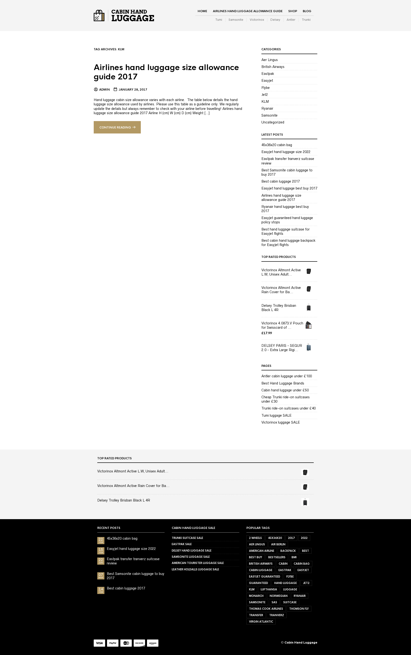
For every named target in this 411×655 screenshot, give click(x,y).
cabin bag (302, 563)
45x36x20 (275, 538)
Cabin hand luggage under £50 (285, 390)
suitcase (290, 602)
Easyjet (267, 80)
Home (202, 11)
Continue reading (115, 127)
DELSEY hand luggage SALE (191, 550)
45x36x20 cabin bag (276, 145)
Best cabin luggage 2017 (280, 181)
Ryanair (267, 108)
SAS (274, 602)
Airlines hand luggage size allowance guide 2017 (166, 72)
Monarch (256, 596)
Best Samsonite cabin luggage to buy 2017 (135, 576)
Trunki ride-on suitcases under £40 (288, 408)
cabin (283, 563)
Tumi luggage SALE (276, 415)
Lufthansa (269, 589)
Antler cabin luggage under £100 (286, 376)
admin (104, 90)
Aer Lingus (269, 60)
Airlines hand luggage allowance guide (248, 11)
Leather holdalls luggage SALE (195, 569)
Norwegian (279, 596)
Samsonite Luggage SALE (191, 556)
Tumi (218, 19)
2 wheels (255, 538)
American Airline (261, 551)
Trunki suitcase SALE (187, 538)
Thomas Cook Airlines (266, 608)
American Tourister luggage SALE (198, 563)
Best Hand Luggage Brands (282, 383)
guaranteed (258, 583)
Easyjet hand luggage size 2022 (285, 152)
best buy (255, 557)
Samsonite (236, 19)
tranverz (276, 615)
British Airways (272, 67)
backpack (288, 551)
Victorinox (257, 19)
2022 (304, 538)
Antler (291, 19)
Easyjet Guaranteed (264, 576)
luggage (290, 589)
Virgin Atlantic (261, 621)
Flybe (265, 88)
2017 (291, 538)
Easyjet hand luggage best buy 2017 (289, 188)
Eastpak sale (182, 544)
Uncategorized (272, 122)
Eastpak (267, 74)
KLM (265, 101)
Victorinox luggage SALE (280, 422)
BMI (294, 557)
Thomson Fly (299, 608)
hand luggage (285, 583)
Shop (292, 11)
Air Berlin (278, 544)
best (305, 551)
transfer (256, 615)
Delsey (275, 19)
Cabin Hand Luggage (300, 642)
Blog (307, 11)
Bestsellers (276, 557)
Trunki (306, 19)
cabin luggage (260, 570)
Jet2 (264, 95)
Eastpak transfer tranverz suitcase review (133, 561)
